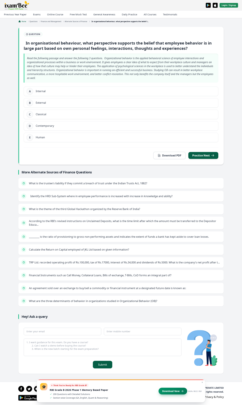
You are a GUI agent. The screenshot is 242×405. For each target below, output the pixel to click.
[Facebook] (21, 389)
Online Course (55, 14)
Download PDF (171, 155)
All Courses (150, 14)
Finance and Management (51, 21)
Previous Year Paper (15, 14)
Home (24, 21)
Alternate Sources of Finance (76, 21)
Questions (33, 21)
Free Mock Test (78, 14)
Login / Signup (229, 5)
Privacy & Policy (214, 397)
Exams (36, 14)
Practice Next (201, 155)
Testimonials (170, 14)
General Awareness (104, 14)
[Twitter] (29, 389)
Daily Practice (129, 14)
